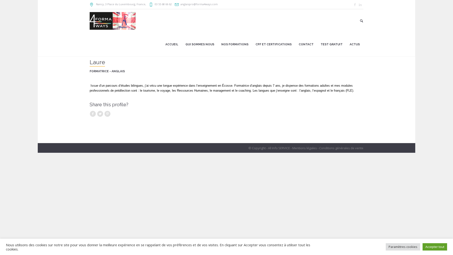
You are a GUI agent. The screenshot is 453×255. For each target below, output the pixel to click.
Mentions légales (304, 148)
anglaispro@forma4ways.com (199, 4)
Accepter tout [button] (434, 247)
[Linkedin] (360, 4)
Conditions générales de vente (341, 148)
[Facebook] (354, 4)
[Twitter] (100, 114)
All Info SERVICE (279, 148)
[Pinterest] (107, 114)
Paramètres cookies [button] (403, 247)
